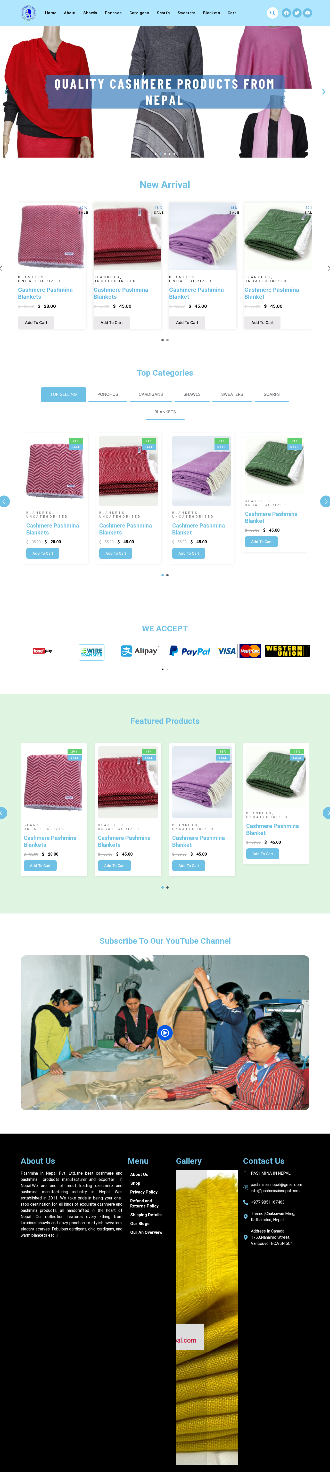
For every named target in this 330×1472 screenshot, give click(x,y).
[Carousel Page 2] (167, 340)
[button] (6, 91)
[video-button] (165, 1033)
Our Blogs (140, 1223)
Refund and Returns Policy (144, 1203)
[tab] (63, 394)
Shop (135, 1183)
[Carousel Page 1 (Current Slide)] (162, 340)
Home (50, 13)
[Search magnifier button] (272, 13)
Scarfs (163, 13)
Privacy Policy (144, 1192)
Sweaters (186, 13)
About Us (38, 1161)
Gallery (189, 1161)
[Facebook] (286, 13)
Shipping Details (146, 1214)
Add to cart (36, 322)
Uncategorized (39, 281)
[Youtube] (307, 13)
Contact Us (264, 1161)
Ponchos (113, 13)
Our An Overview (146, 1232)
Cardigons (139, 13)
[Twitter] (297, 13)
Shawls (90, 13)
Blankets (211, 13)
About (70, 13)
